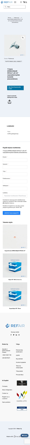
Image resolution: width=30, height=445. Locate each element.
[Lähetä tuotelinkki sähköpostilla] (9, 103)
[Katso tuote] (25, 229)
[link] (22, 383)
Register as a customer (5, 397)
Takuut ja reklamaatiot (19, 366)
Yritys (4, 171)
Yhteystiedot (19, 371)
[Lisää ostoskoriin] (25, 226)
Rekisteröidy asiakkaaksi (19, 351)
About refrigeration (7, 389)
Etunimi (4, 157)
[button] (23, 37)
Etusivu (9, 17)
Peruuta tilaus (19, 374)
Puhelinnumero (6, 178)
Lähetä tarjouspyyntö (11, 213)
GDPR (18, 355)
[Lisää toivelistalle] (25, 231)
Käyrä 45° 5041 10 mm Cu (15, 279)
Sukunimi (5, 164)
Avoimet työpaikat (21, 362)
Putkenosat (16, 17)
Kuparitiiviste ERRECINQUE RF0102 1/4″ (15, 250)
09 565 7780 (19, 207)
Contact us (5, 393)
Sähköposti (5, 185)
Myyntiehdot (19, 358)
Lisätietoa (5, 192)
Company (5, 386)
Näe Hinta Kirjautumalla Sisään (14, 88)
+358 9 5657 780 (6, 355)
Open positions (6, 402)
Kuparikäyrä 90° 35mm (15, 308)
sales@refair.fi (6, 357)
